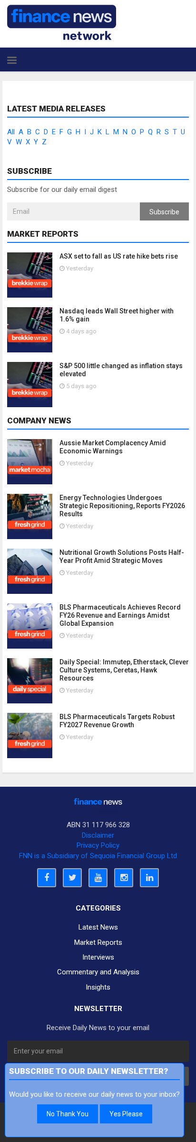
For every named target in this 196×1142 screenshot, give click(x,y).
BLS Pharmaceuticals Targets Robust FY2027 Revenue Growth (117, 721)
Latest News (98, 927)
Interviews (98, 957)
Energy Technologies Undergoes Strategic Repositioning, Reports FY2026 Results (122, 506)
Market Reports (98, 942)
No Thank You (67, 1114)
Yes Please (126, 1114)
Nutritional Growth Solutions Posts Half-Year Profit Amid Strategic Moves (121, 556)
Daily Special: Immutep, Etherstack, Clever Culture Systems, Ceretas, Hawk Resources (124, 670)
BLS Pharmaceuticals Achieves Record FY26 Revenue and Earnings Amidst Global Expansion (120, 615)
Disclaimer (98, 835)
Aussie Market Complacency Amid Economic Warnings (112, 447)
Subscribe (164, 212)
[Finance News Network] (61, 22)
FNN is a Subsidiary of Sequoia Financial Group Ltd (98, 855)
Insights (98, 987)
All (11, 132)
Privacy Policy (98, 845)
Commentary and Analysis (98, 972)
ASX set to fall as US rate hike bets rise (118, 256)
